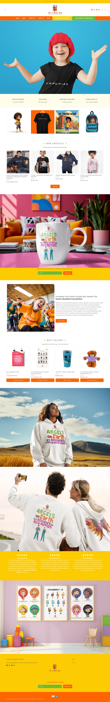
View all (55, 186)
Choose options (18, 380)
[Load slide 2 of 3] (55, 93)
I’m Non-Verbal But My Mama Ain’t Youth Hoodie (91, 176)
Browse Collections (62, 18)
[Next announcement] (106, 1)
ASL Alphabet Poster (12, 372)
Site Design (22, 699)
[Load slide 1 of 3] (53, 93)
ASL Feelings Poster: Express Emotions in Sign (40, 372)
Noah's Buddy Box (14, 699)
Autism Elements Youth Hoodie (65, 175)
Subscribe (68, 273)
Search (74, 662)
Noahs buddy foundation (83, 18)
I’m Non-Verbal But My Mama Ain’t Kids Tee (42, 176)
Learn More (61, 321)
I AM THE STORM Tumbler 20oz (65, 372)
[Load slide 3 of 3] (57, 93)
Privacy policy (40, 699)
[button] (5, 9)
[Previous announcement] (4, 1)
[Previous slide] (1, 55)
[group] (55, 57)
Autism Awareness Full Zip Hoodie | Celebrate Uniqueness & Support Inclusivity (17, 176)
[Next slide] (108, 55)
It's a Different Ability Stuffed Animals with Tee (89, 372)
